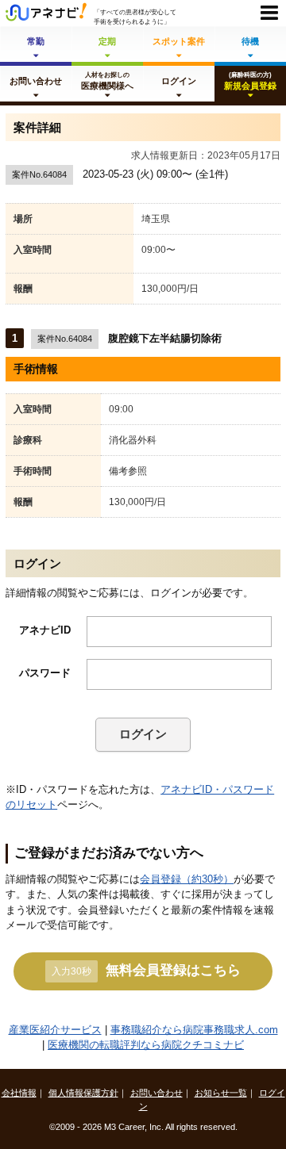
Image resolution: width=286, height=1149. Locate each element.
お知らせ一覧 (221, 1092)
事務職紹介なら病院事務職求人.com (194, 1030)
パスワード (45, 673)
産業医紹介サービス (55, 1030)
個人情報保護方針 (83, 1092)
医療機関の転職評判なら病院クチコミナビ (146, 1045)
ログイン (143, 734)
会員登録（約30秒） (187, 879)
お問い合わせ (156, 1092)
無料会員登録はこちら (146, 970)
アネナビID (45, 630)
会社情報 (19, 1092)
